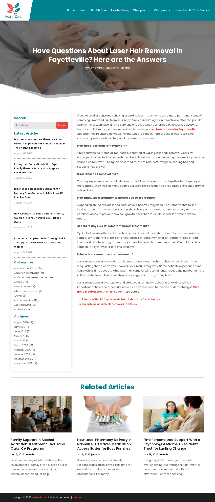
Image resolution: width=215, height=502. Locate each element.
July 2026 (19, 327)
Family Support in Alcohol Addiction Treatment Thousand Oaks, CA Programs (38, 444)
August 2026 (21, 322)
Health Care (99, 10)
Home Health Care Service (192, 10)
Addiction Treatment (26, 273)
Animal (18, 295)
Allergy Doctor (22, 286)
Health (83, 10)
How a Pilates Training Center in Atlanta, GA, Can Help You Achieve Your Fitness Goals (39, 218)
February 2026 (22, 350)
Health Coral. (41, 497)
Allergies (19, 282)
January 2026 (22, 354)
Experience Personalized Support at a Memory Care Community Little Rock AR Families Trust (38, 193)
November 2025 (23, 363)
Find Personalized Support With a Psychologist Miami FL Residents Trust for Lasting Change (172, 444)
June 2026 (20, 331)
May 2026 (19, 336)
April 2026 (19, 340)
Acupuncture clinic (25, 268)
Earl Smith (96, 68)
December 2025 (23, 359)
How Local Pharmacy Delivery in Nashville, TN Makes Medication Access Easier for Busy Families (104, 444)
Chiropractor (141, 10)
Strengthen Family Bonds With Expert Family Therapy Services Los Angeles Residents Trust (37, 168)
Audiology (20, 309)
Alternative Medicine (26, 291)
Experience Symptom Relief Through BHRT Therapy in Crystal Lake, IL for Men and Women (39, 242)
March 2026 (21, 345)
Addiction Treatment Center (31, 277)
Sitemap (77, 497)
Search (62, 125)
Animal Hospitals (23, 300)
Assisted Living (120, 10)
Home (71, 10)
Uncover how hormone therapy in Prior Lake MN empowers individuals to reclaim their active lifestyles (40, 143)
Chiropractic (162, 10)
